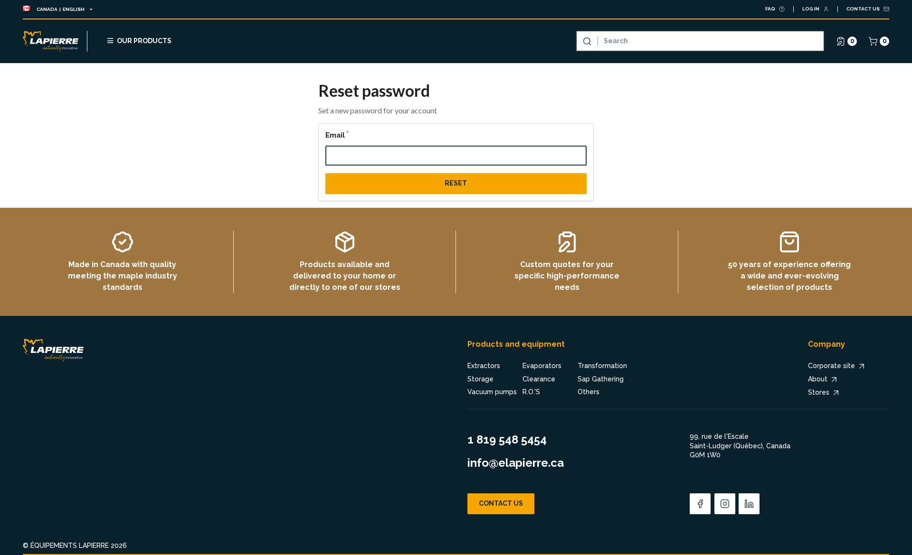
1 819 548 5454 (507, 439)
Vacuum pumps (492, 392)
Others (588, 392)
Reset (456, 183)
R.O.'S (531, 392)
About (817, 379)
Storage (480, 379)
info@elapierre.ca (515, 463)
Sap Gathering (601, 379)
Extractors (483, 366)
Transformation (602, 366)
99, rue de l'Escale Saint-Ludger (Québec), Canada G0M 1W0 (740, 446)
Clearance (538, 379)
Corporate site (831, 366)
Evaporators (541, 366)
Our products (144, 41)
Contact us (501, 503)
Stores (818, 392)
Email (335, 135)
